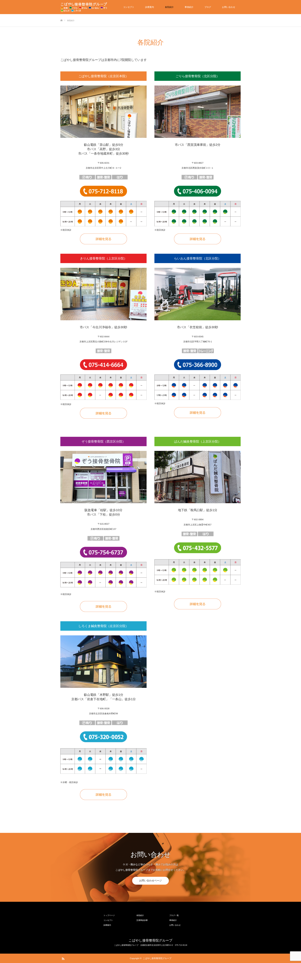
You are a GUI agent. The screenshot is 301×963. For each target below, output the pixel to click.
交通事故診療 (142, 920)
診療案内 (149, 7)
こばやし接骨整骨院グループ (150, 940)
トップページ (109, 915)
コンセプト (128, 7)
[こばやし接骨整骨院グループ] (83, 7)
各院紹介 (169, 7)
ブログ (207, 7)
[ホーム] (61, 15)
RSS (62, 958)
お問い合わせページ (150, 880)
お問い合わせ (228, 7)
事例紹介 (189, 7)
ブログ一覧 (174, 915)
